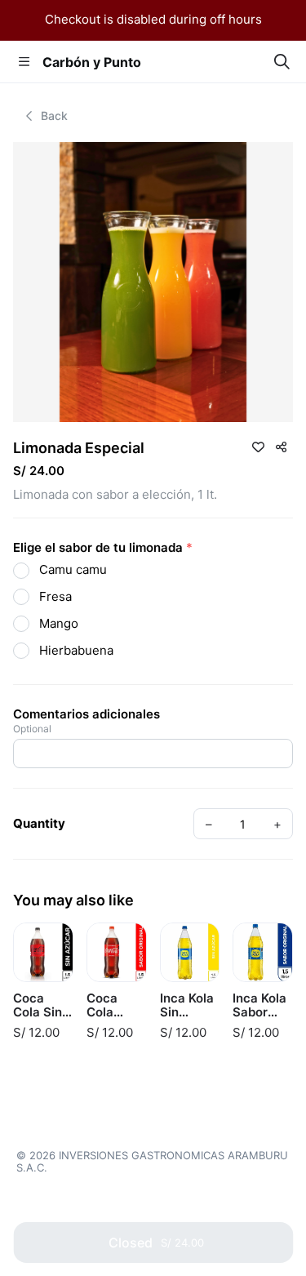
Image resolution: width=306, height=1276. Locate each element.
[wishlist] (258, 447)
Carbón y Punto (91, 62)
